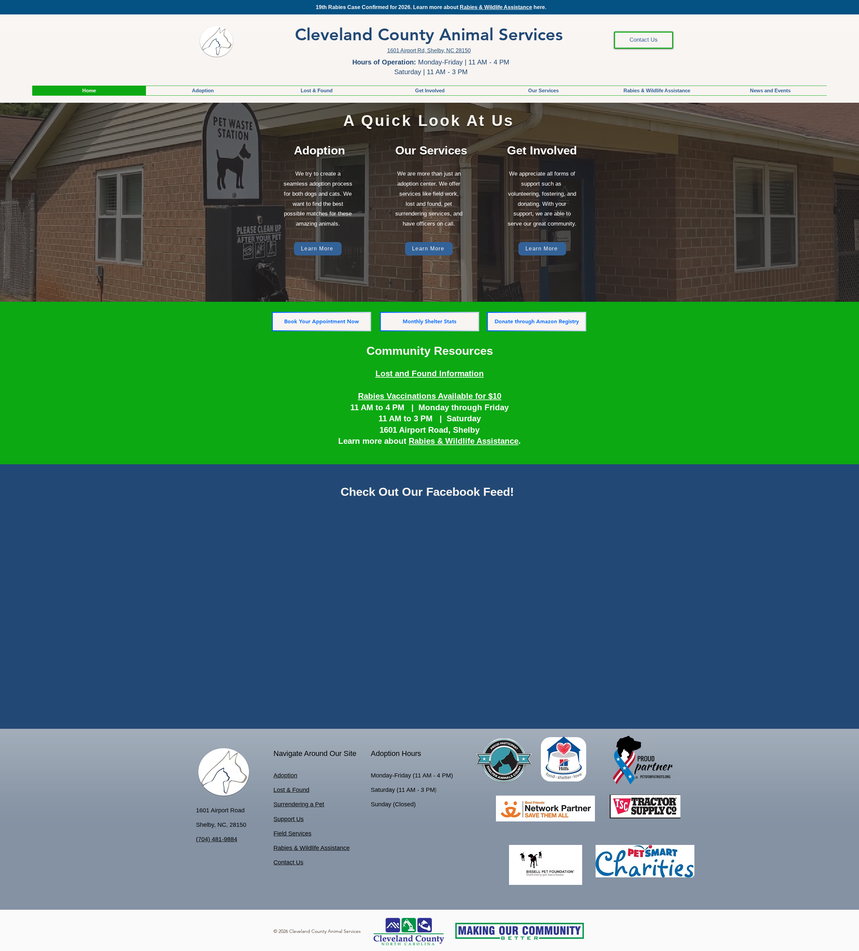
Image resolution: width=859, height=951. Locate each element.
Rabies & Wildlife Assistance (496, 7)
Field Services (292, 705)
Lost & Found (291, 661)
